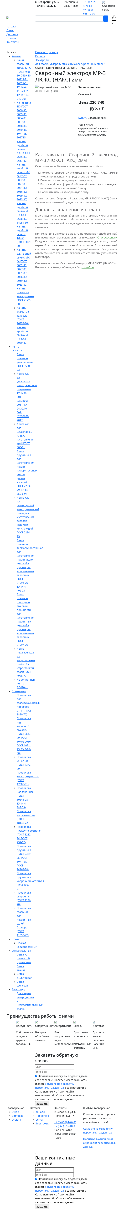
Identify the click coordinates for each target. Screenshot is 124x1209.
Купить (82, 118)
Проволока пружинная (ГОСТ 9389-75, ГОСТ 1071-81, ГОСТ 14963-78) (24, 857)
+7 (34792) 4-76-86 (65, 1122)
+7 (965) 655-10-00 (65, 1126)
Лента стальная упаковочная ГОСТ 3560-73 (25, 362)
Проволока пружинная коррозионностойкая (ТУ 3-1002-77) (30, 880)
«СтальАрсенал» (106, 237)
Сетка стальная (21, 950)
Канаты (16, 56)
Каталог (11, 26)
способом (88, 267)
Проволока (19, 691)
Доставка (12, 34)
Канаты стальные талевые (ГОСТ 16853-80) (23, 315)
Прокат (16, 939)
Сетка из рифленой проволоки (24, 958)
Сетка (39, 1119)
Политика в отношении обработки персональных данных (99, 1142)
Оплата (11, 38)
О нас (10, 30)
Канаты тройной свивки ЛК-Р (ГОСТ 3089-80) (23, 334)
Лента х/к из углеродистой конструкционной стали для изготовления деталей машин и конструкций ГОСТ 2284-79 (28, 517)
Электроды (18, 989)
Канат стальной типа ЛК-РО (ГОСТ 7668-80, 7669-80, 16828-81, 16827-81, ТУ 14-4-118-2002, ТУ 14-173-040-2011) (24, 79)
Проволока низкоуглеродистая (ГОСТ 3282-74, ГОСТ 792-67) (29, 834)
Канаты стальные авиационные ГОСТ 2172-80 (25, 296)
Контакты (12, 42)
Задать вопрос (97, 118)
